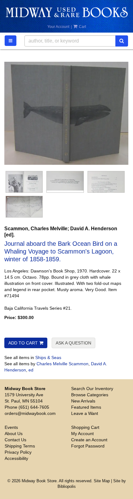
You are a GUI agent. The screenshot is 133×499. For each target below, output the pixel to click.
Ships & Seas (48, 357)
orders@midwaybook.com (30, 413)
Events (11, 427)
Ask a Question (73, 342)
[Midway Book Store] (66, 12)
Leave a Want (84, 413)
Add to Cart (23, 342)
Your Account (58, 27)
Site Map (102, 481)
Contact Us (15, 439)
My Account (82, 433)
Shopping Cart (85, 427)
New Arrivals (83, 400)
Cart (82, 27)
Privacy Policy (18, 452)
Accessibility (16, 458)
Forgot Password (88, 445)
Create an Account (89, 439)
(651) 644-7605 (34, 407)
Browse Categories (89, 394)
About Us (14, 433)
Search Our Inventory (92, 388)
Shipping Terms (20, 445)
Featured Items (86, 407)
